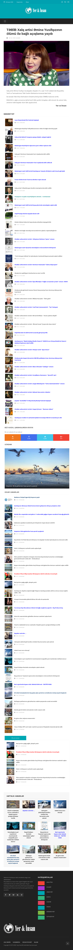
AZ (62, 2)
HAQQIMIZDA (16, 942)
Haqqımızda (19, 2)
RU (65, 2)
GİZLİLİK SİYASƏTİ (27, 942)
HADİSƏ (48, 902)
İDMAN (48, 907)
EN (68, 2)
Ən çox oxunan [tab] (15, 738)
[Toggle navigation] (5, 21)
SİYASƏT (48, 887)
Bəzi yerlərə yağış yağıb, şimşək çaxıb (18, 486)
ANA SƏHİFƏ (7, 942)
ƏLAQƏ (36, 942)
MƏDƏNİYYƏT (50, 911)
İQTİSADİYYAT (50, 916)
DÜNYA (48, 897)
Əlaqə (27, 2)
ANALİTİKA (49, 882)
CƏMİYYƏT (49, 892)
